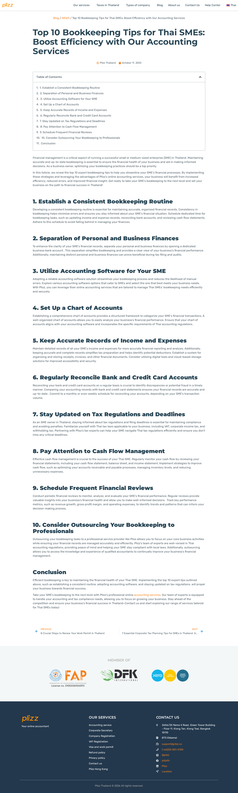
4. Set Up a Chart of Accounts (59, 104)
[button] (200, 77)
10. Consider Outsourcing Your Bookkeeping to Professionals (80, 137)
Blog (160, 5)
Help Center (212, 5)
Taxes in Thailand (108, 5)
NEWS (66, 18)
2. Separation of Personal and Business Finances (71, 93)
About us (174, 5)
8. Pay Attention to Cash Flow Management (68, 126)
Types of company (138, 5)
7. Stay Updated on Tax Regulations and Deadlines (72, 121)
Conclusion (48, 143)
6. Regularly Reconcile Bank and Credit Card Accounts (75, 115)
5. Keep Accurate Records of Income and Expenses (73, 110)
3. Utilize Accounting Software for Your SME (68, 98)
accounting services (147, 595)
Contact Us (192, 5)
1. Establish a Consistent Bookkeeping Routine (70, 87)
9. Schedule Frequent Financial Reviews (66, 132)
